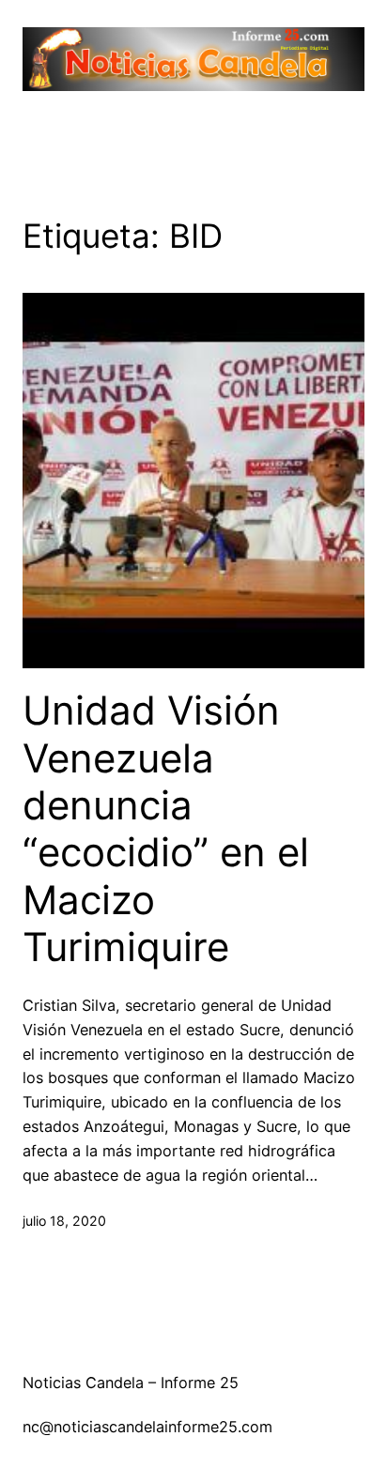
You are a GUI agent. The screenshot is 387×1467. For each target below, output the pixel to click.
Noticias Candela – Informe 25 (131, 1382)
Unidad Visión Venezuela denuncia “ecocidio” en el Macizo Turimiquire (166, 828)
